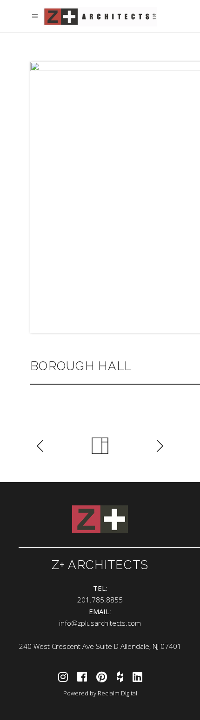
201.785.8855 (100, 599)
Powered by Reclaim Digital (100, 693)
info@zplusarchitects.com (100, 623)
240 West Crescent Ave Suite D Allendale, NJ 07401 (100, 646)
